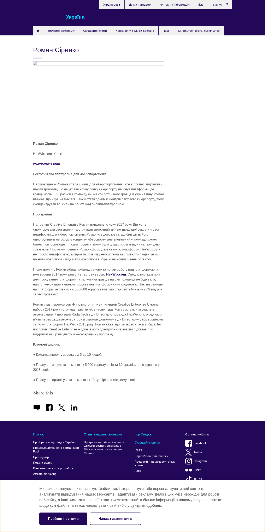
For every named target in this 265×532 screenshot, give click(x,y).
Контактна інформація (174, 4)
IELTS (138, 450)
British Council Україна (45, 17)
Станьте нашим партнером (103, 434)
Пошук (229, 5)
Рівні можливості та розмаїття (53, 468)
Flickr (197, 470)
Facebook (200, 443)
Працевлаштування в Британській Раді (56, 449)
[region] (132, 506)
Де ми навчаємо (140, 4)
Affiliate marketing (45, 473)
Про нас (39, 434)
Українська (111, 4)
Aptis (138, 470)
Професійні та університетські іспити (155, 463)
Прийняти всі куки (63, 518)
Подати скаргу (42, 462)
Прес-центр (41, 457)
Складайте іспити (95, 30)
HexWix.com (116, 274)
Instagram (200, 461)
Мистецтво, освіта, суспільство (199, 30)
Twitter (198, 452)
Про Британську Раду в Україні (54, 442)
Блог (201, 4)
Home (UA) (38, 30)
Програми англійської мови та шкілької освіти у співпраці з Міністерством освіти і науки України (104, 448)
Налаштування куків (115, 518)
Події (166, 30)
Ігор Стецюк (143, 434)
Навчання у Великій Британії (135, 30)
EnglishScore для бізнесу (151, 456)
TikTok (198, 478)
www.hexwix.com (46, 164)
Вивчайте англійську (61, 30)
